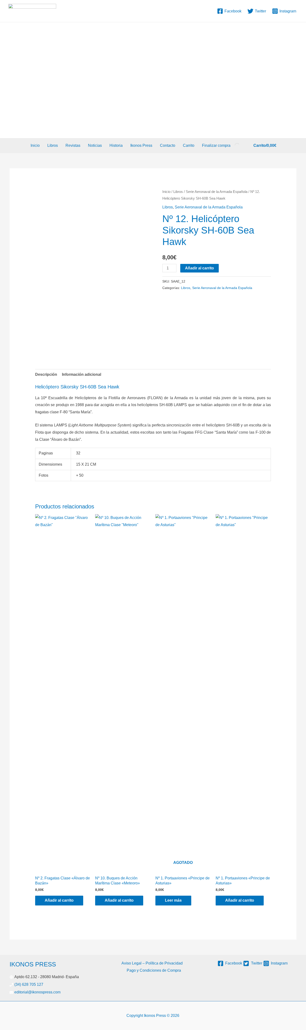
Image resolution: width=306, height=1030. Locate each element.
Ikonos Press (141, 145)
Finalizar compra (216, 145)
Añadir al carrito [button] (59, 900)
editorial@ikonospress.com (37, 992)
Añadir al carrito (199, 268)
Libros (52, 145)
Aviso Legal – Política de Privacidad (152, 963)
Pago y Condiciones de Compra (154, 970)
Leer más (173, 900)
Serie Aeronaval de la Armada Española (216, 192)
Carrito (188, 145)
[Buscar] (233, 145)
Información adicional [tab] (81, 374)
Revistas (73, 145)
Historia (116, 145)
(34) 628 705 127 (28, 984)
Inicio (35, 145)
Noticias (95, 145)
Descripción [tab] (46, 374)
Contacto (167, 145)
